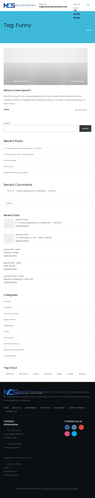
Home (88, 30)
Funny (73, 81)
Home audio (9, 337)
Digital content (9, 319)
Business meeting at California (16, 172)
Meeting (80, 81)
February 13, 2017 (20, 81)
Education (23, 374)
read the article (22, 226)
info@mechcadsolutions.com (17, 457)
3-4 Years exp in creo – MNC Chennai (19, 154)
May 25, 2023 (9, 263)
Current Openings (11, 313)
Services (82, 374)
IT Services (45, 408)
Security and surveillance (14, 350)
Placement (59, 408)
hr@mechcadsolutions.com (53, 6)
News (59, 374)
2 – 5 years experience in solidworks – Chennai (23, 148)
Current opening (77, 408)
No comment (81, 110)
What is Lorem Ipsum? (17, 90)
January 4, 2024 (21, 219)
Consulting (8, 307)
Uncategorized (10, 356)
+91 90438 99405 (76, 14)
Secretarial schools (11, 344)
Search (7, 123)
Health (6, 331)
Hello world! (8, 166)
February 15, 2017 (10, 276)
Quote (70, 374)
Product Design (10, 160)
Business (7, 301)
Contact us (11, 411)
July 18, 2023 (8, 249)
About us (16, 408)
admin (18, 249)
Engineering (8, 325)
